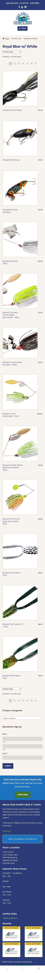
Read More (7, 831)
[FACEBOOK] (19, 7)
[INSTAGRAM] (25, 7)
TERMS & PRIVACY (10, 918)
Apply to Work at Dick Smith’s (22, 839)
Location (23, 3)
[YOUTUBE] (22, 7)
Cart (34, 967)
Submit (8, 766)
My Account (7, 969)
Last (4, 749)
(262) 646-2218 (12, 3)
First (4, 742)
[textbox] (22, 718)
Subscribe (34, 3)
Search (22, 969)
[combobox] (23, 718)
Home (7, 38)
